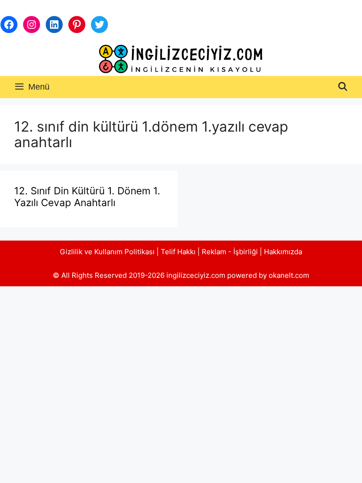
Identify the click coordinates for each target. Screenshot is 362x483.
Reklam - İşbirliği (231, 251)
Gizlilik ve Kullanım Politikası (107, 251)
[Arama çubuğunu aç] (343, 87)
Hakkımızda (283, 251)
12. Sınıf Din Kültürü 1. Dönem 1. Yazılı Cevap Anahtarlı (87, 196)
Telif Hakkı (178, 251)
